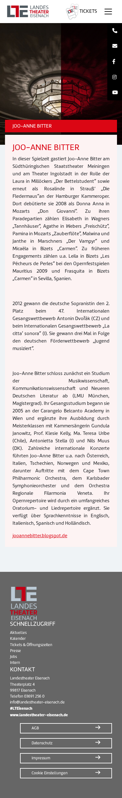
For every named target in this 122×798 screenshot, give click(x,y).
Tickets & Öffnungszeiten (31, 644)
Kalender (18, 638)
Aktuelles (18, 632)
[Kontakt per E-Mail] (114, 46)
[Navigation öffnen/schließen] (108, 11)
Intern (15, 662)
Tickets (88, 11)
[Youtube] (114, 92)
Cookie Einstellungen (50, 773)
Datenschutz (42, 743)
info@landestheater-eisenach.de (37, 702)
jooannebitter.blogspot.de (40, 536)
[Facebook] (114, 62)
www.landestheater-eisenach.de (39, 715)
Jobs (13, 656)
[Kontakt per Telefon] (114, 31)
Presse (15, 650)
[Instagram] (114, 77)
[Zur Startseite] (31, 11)
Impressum (41, 758)
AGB (35, 728)
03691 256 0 (34, 696)
